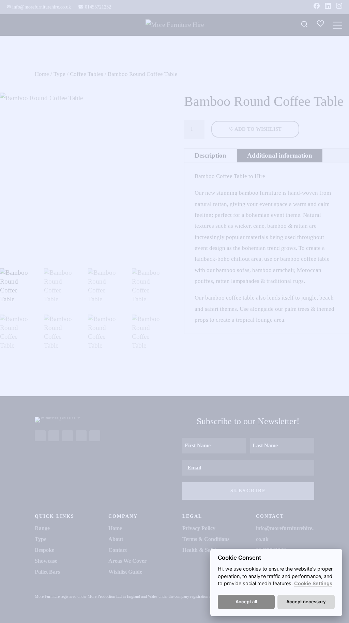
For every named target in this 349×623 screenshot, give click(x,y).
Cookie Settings (313, 583)
